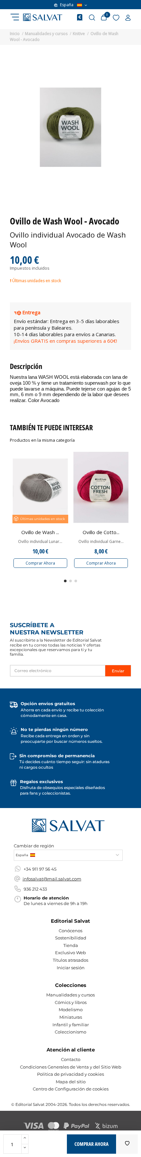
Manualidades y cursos (70, 994)
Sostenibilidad (70, 937)
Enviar (118, 670)
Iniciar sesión (71, 967)
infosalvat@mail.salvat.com (52, 878)
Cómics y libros (71, 1002)
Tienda (70, 945)
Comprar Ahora (40, 563)
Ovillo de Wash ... (40, 532)
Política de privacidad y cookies (70, 1074)
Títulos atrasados (70, 960)
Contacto (70, 1059)
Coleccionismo (70, 1031)
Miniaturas (70, 1017)
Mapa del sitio (71, 1081)
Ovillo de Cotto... (101, 532)
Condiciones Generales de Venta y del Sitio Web (70, 1067)
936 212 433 (35, 889)
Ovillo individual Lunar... (40, 541)
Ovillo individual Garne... (101, 541)
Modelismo (71, 1009)
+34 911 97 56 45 (40, 869)
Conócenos (70, 930)
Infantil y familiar (70, 1024)
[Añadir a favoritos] (127, 1144)
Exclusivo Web (70, 952)
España (66, 5)
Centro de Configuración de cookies (71, 1088)
